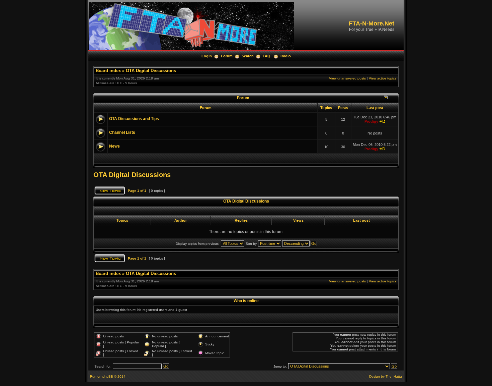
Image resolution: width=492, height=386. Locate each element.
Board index (108, 70)
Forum (227, 56)
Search (248, 56)
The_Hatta (394, 376)
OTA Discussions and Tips (134, 118)
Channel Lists (122, 132)
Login (206, 56)
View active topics (382, 78)
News (114, 146)
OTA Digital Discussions (151, 70)
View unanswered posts (347, 78)
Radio (285, 56)
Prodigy (371, 121)
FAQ (266, 56)
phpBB (107, 376)
